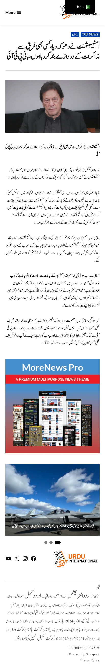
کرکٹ (50, 638)
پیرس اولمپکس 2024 (86, 638)
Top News (90, 34)
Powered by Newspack (84, 654)
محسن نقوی (19, 613)
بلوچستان (97, 613)
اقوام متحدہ (87, 605)
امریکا (79, 605)
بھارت (90, 612)
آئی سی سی (95, 596)
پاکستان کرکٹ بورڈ (22, 629)
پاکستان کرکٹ (42, 629)
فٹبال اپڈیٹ (31, 612)
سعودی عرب (70, 612)
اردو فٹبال (47, 596)
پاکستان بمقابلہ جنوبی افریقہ (90, 630)
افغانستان (96, 605)
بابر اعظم (15, 605)
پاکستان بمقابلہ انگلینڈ (30, 621)
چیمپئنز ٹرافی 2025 (67, 639)
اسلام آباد (10, 597)
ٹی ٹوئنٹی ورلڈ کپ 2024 (77, 621)
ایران (24, 605)
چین (56, 639)
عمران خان (60, 612)
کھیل (41, 638)
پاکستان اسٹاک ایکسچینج (46, 622)
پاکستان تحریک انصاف (72, 630)
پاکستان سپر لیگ (57, 630)
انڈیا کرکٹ (44, 606)
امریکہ (72, 605)
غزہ (53, 612)
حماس (84, 613)
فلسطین (48, 613)
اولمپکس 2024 (33, 606)
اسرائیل (19, 596)
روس (79, 613)
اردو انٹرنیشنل (78, 595)
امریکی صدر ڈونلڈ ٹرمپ (58, 605)
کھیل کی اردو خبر (26, 638)
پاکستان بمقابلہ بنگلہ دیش (14, 622)
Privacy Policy (90, 660)
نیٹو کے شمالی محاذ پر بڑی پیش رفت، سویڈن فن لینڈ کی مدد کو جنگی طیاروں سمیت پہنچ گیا (53, 526)
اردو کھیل (32, 596)
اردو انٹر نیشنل (60, 596)
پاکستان (75, 34)
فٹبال (42, 612)
